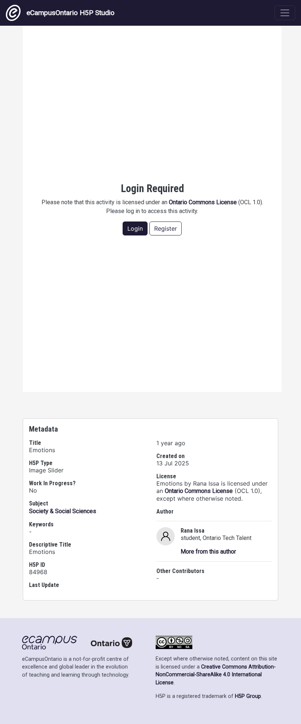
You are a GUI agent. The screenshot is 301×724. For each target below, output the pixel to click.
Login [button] (135, 228)
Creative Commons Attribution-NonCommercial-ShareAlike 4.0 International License (216, 675)
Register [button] (165, 228)
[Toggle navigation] (285, 13)
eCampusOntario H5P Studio (70, 12)
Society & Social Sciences (62, 511)
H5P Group (248, 696)
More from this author (208, 551)
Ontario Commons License (203, 202)
